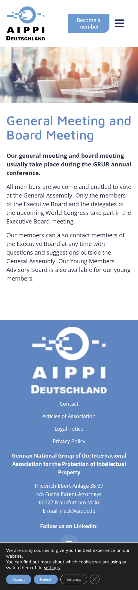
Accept (19, 579)
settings (52, 567)
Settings (74, 579)
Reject (45, 579)
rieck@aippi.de (77, 510)
